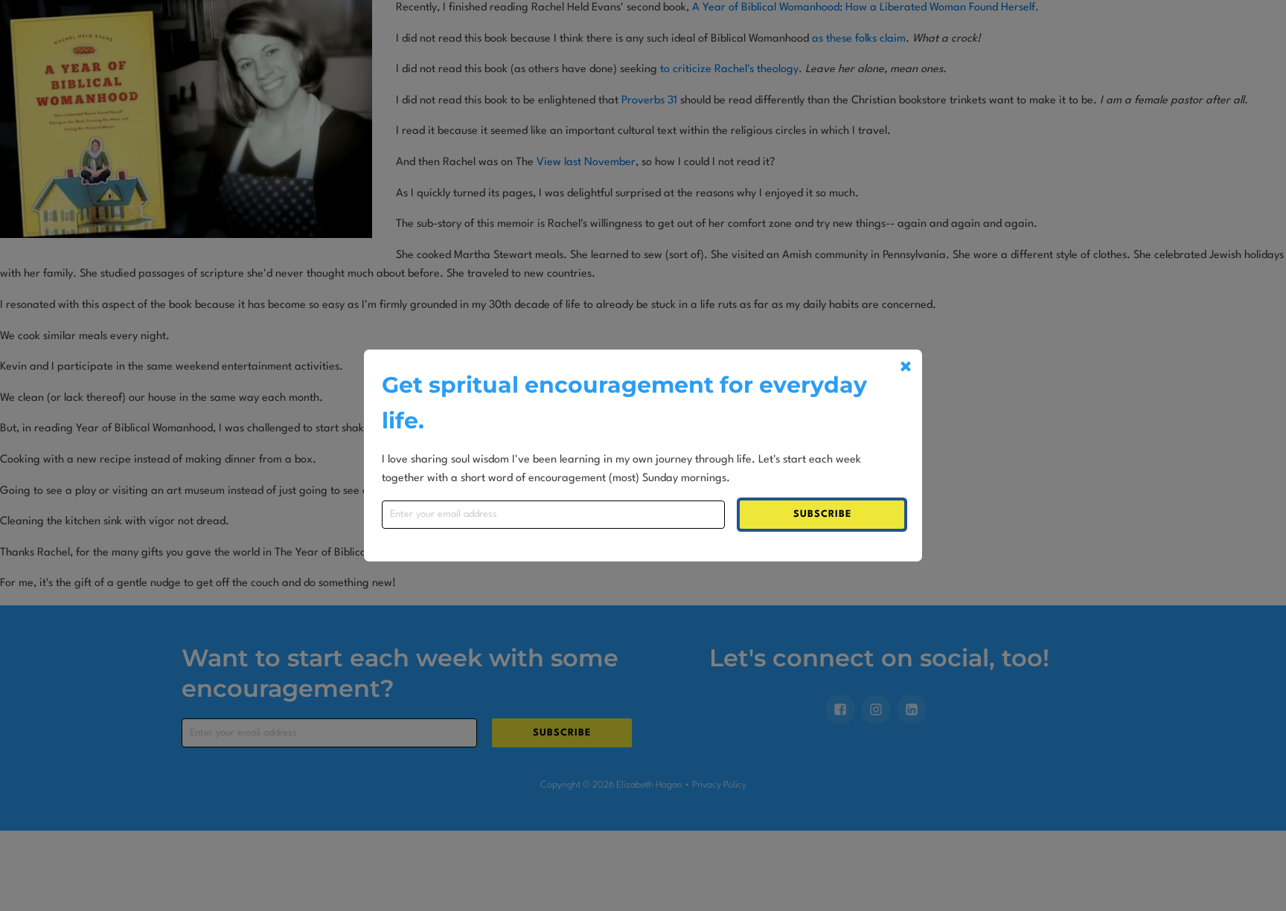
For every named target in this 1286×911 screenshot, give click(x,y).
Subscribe (822, 514)
